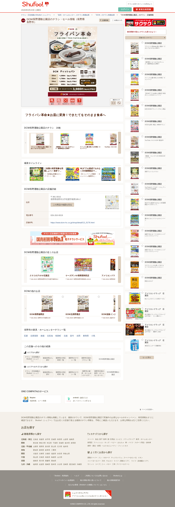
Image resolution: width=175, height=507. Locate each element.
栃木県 (67, 443)
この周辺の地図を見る (62, 205)
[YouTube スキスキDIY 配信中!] (115, 139)
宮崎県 (65, 464)
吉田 (78, 336)
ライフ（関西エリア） (122, 461)
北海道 (35, 439)
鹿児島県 (72, 464)
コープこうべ (100, 464)
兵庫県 (41, 454)
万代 (103, 461)
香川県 (41, 461)
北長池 (50, 336)
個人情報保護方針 (113, 480)
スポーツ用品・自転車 (143, 442)
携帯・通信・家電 (94, 446)
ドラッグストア (129, 439)
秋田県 (59, 439)
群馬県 (73, 443)
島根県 (53, 457)
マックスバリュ (116, 458)
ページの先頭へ (146, 409)
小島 (93, 336)
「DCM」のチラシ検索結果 (104, 15)
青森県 (41, 439)
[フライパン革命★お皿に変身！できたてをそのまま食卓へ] (41, 139)
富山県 (53, 446)
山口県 (59, 457)
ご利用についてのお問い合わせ (96, 476)
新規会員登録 (143, 9)
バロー (108, 464)
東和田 (86, 336)
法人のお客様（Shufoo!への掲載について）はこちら (87, 485)
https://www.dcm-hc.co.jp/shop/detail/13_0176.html (72, 222)
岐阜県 (47, 450)
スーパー (91, 439)
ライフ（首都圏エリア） (140, 461)
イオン (140, 458)
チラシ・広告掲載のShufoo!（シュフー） (36, 15)
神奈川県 (42, 443)
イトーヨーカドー (94, 461)
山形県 (65, 439)
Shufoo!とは (117, 476)
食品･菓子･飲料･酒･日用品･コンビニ (108, 439)
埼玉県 (49, 443)
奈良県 (59, 454)
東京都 (35, 443)
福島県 (71, 439)
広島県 (41, 457)
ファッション (98, 442)
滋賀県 (53, 454)
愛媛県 (47, 461)
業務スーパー (92, 458)
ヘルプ (76, 476)
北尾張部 (34, 336)
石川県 (59, 446)
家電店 (90, 442)
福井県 (65, 446)
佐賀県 (41, 464)
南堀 (42, 336)
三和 (113, 464)
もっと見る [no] (147, 357)
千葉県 (55, 443)
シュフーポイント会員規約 (65, 480)
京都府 (47, 454)
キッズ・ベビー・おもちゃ (114, 442)
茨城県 (61, 443)
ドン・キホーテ (104, 458)
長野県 (41, 446)
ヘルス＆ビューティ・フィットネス (115, 446)
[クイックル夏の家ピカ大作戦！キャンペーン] (90, 139)
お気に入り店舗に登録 (117, 20)
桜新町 (58, 336)
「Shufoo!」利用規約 (60, 476)
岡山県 (35, 457)
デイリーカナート (123, 464)
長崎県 (47, 464)
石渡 (26, 336)
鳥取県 (47, 457)
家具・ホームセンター (144, 439)
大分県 (59, 464)
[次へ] (119, 143)
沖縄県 (79, 464)
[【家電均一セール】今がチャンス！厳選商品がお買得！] (66, 139)
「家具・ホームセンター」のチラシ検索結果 (73, 15)
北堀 (66, 336)
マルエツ (109, 461)
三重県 (53, 450)
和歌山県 (66, 454)
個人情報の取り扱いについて (90, 480)
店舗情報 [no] (104, 20)
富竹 (72, 336)
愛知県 (35, 450)
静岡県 (41, 450)
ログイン (125, 9)
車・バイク (129, 442)
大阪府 (35, 454)
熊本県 (53, 464)
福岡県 (35, 464)
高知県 (53, 461)
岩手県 (47, 439)
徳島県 (35, 461)
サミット (91, 464)
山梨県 (35, 446)
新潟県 (47, 446)
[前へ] (25, 143)
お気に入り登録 (63, 296)
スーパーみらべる (130, 458)
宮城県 (53, 439)
